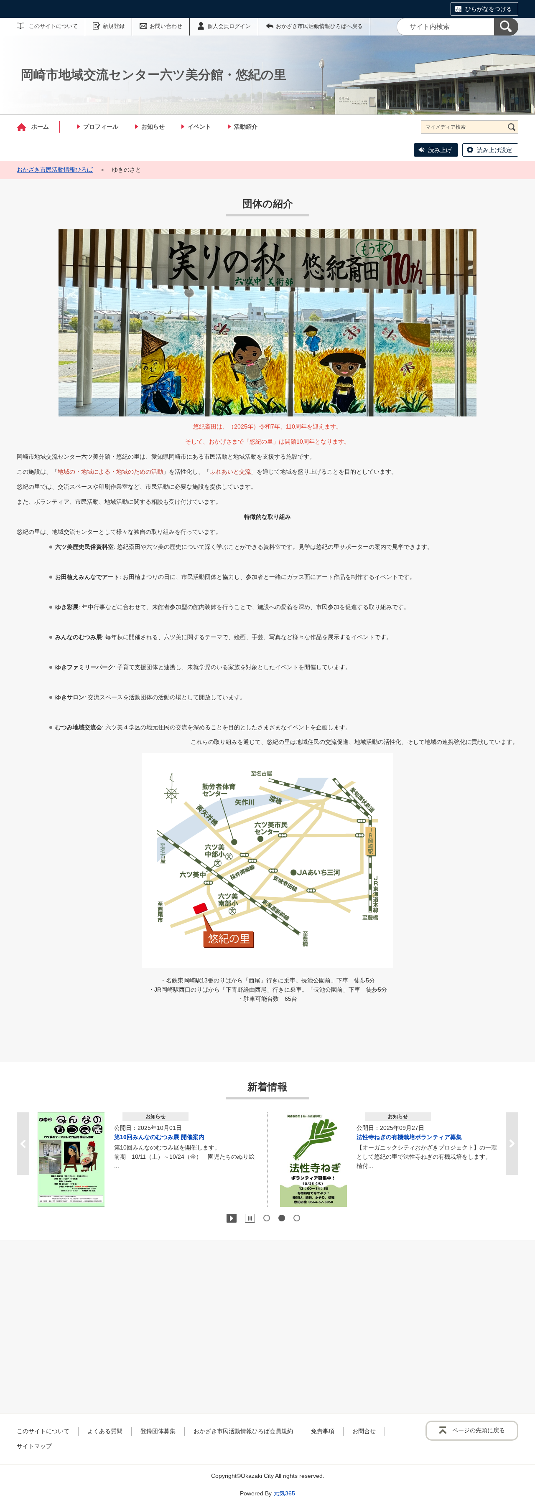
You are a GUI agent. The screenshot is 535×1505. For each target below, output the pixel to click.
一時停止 (250, 1218)
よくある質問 (104, 1431)
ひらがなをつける (488, 8)
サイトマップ (34, 1446)
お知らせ (153, 126)
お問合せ (364, 1431)
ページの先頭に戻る (478, 1430)
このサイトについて (53, 26)
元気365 (284, 1493)
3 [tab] (296, 1218)
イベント (199, 126)
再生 (232, 1218)
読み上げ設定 (494, 150)
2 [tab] (281, 1218)
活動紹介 (245, 126)
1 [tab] (266, 1218)
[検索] (506, 27)
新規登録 (114, 26)
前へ (23, 1143)
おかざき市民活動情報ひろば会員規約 (243, 1431)
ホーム (40, 126)
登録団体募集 (158, 1431)
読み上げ (440, 150)
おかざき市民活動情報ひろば (55, 169)
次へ (512, 1143)
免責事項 (322, 1431)
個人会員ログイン (229, 26)
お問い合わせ (166, 26)
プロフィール (100, 126)
